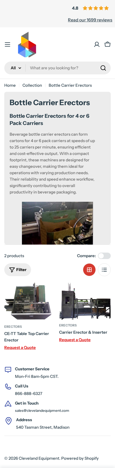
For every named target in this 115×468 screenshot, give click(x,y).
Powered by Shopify (80, 458)
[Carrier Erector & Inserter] (85, 301)
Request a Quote (20, 347)
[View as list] (104, 269)
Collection (32, 85)
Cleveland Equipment (39, 458)
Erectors (13, 327)
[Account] (97, 44)
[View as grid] (89, 269)
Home (10, 85)
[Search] (103, 68)
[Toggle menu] (7, 44)
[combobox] (57, 68)
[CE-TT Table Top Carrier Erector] (30, 302)
